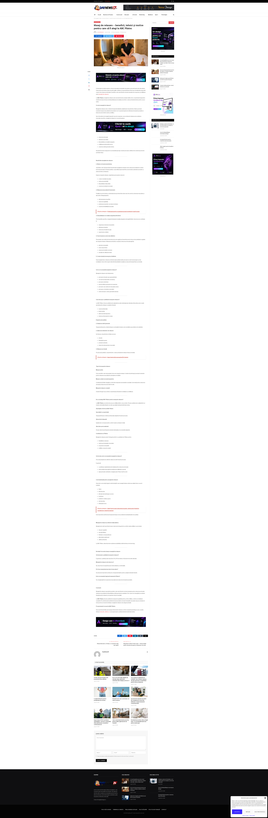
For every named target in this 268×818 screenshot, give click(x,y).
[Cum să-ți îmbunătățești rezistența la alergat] (155, 134)
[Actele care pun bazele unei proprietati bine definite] (102, 671)
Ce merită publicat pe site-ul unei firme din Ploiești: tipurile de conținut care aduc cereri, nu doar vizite (167, 62)
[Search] (173, 14)
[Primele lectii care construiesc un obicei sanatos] (120, 692)
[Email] (89, 89)
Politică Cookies (245, 815)
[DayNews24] (106, 8)
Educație (126, 14)
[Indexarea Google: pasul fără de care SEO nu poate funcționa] (155, 80)
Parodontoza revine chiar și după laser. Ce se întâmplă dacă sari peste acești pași (139, 721)
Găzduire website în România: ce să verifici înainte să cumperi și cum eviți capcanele (167, 125)
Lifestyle (134, 14)
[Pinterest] (89, 86)
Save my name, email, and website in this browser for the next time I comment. (115, 756)
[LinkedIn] (89, 82)
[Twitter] (89, 79)
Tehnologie (164, 14)
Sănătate (150, 14)
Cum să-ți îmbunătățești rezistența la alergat (165, 133)
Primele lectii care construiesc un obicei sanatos (120, 699)
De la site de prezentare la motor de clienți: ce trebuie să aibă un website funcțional (167, 71)
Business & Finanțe (108, 14)
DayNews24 (101, 32)
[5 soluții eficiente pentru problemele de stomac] (102, 692)
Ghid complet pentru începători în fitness (166, 147)
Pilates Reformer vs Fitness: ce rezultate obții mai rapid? (108, 644)
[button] (265, 798)
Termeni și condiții (118, 809)
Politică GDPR (252, 815)
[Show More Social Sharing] (125, 36)
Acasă (99, 14)
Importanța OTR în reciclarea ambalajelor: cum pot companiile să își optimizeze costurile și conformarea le (102, 722)
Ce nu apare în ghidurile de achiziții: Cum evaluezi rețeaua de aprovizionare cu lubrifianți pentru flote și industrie (138, 680)
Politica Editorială (154, 809)
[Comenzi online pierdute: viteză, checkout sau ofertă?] (155, 87)
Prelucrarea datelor (131, 809)
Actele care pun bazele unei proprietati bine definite (101, 678)
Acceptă (237, 811)
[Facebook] (89, 75)
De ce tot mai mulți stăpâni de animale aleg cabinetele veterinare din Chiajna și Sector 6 (128, 1)
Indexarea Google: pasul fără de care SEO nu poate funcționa (166, 79)
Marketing (142, 14)
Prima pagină (96, 18)
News (100, 18)
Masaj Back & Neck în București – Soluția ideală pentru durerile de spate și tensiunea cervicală (134, 644)
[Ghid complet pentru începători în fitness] (155, 148)
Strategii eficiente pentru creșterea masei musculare (165, 140)
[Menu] (94, 15)
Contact (163, 809)
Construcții (119, 14)
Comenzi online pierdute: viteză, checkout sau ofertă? (167, 86)
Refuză (248, 811)
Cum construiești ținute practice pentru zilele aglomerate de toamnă (120, 721)
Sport (156, 14)
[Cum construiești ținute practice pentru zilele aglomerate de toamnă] (120, 713)
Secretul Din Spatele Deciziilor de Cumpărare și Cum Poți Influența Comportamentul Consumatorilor (138, 701)
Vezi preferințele (260, 811)
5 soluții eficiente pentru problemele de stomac (100, 699)
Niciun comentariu (116, 32)
